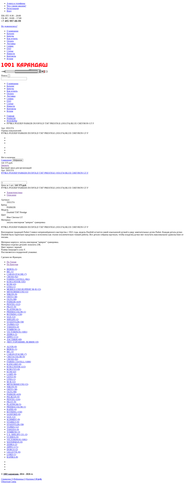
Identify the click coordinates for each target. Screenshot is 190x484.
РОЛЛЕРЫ (12, 121)
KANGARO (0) (14, 364)
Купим (10, 58)
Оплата (10, 41)
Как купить (12, 38)
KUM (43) (11, 284)
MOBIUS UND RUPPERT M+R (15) (24, 289)
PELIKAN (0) (13, 397)
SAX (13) (11, 417)
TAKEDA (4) (13, 327)
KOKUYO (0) (13, 369)
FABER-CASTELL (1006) (19, 362)
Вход (9, 11)
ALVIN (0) (12, 346)
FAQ (9, 48)
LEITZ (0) (11, 377)
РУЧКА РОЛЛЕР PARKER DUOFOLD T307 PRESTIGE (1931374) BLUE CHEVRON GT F (44, 173)
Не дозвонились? (9, 26)
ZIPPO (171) (12, 447)
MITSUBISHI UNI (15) (17, 384)
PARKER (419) (14, 394)
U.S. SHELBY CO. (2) (17, 434)
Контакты (11, 56)
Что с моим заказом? (16, 6)
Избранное (17, 160)
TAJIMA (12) (13, 427)
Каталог (10, 33)
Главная (10, 116)
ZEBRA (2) (12, 334)
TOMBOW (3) (13, 329)
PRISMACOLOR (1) (16, 312)
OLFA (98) (12, 392)
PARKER (11, 118)
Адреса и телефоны (16, 3)
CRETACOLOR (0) (16, 357)
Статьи (10, 51)
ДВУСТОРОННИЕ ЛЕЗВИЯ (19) (23, 342)
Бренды (10, 36)
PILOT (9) (11, 307)
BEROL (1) (12, 269)
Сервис (10, 46)
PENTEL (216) (13, 399)
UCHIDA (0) (12, 437)
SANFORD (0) (13, 414)
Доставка (11, 43)
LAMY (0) (11, 374)
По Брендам (12, 264)
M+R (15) (11, 382)
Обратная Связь (8, 481)
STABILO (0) (13, 422)
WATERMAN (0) (15, 442)
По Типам (11, 262)
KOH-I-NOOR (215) (16, 367)
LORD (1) (11, 454)
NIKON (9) (12, 387)
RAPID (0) (12, 409)
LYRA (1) (11, 287)
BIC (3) (10, 351)
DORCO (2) (12, 449)
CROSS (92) (12, 359)
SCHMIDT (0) (13, 419)
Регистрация (13, 8)
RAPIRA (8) (12, 457)
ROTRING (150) (14, 412)
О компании (12, 31)
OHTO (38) (12, 389)
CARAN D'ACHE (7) (17, 354)
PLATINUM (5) (14, 404)
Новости (11, 53)
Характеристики (14, 192)
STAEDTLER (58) (15, 424)
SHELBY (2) (12, 319)
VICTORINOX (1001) (17, 439)
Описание (11, 195)
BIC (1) (10, 271)
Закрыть (5, 165)
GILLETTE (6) (13, 452)
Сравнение (6, 160)
